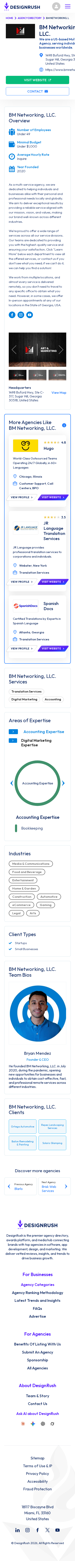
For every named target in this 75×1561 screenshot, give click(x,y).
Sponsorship (37, 1360)
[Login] (56, 6)
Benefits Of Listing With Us (37, 1344)
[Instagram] (27, 1530)
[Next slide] (63, 783)
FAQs (37, 1308)
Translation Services (26, 691)
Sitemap (37, 1458)
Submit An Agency (37, 1352)
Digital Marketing (24, 699)
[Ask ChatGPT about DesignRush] (43, 1424)
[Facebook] (37, 1530)
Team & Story (37, 1396)
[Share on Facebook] (12, 315)
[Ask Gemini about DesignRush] (33, 1423)
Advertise (37, 1316)
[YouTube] (57, 1530)
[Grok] (52, 1424)
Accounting (53, 699)
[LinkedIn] (17, 1530)
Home (9, 18)
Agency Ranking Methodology (37, 1292)
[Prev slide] (12, 783)
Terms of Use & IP (37, 1466)
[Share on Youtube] (29, 315)
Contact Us (37, 1404)
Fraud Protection (37, 1489)
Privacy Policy (37, 1473)
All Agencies (37, 1368)
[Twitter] (47, 1530)
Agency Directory (29, 18)
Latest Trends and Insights (37, 1300)
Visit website (35, 80)
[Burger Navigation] (68, 6)
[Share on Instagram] (21, 315)
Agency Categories (37, 1284)
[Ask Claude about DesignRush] (23, 1424)
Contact (35, 91)
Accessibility (37, 1481)
